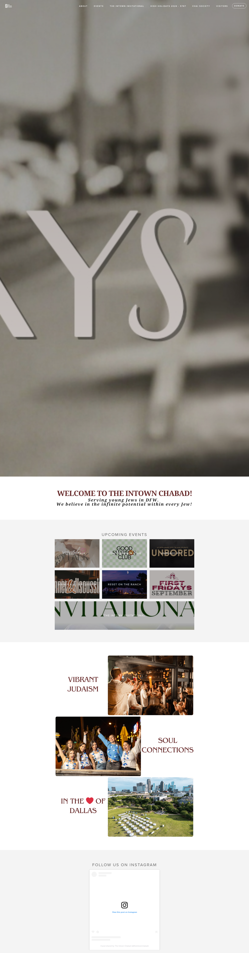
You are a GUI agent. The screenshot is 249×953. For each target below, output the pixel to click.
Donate (239, 6)
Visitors (222, 6)
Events (99, 6)
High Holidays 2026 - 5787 (168, 6)
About (83, 6)
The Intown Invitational (127, 6)
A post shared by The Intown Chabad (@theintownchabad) (125, 946)
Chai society (201, 6)
